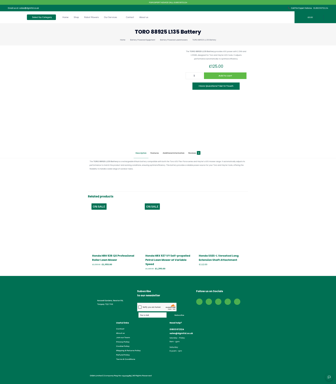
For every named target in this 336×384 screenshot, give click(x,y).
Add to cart (225, 75)
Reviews (193, 153)
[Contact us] (329, 377)
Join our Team (123, 338)
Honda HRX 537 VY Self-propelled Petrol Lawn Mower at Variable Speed (167, 260)
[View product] (136, 210)
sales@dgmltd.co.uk (181, 333)
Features (154, 153)
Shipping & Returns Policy (128, 351)
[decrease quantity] (188, 75)
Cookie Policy (122, 346)
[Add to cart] (136, 205)
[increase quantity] (199, 75)
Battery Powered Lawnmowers (174, 39)
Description (141, 153)
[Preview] (136, 216)
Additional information (173, 153)
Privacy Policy (122, 342)
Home (122, 39)
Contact (120, 329)
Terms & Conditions (125, 359)
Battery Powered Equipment (142, 39)
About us (120, 333)
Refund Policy (123, 355)
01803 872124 (177, 329)
